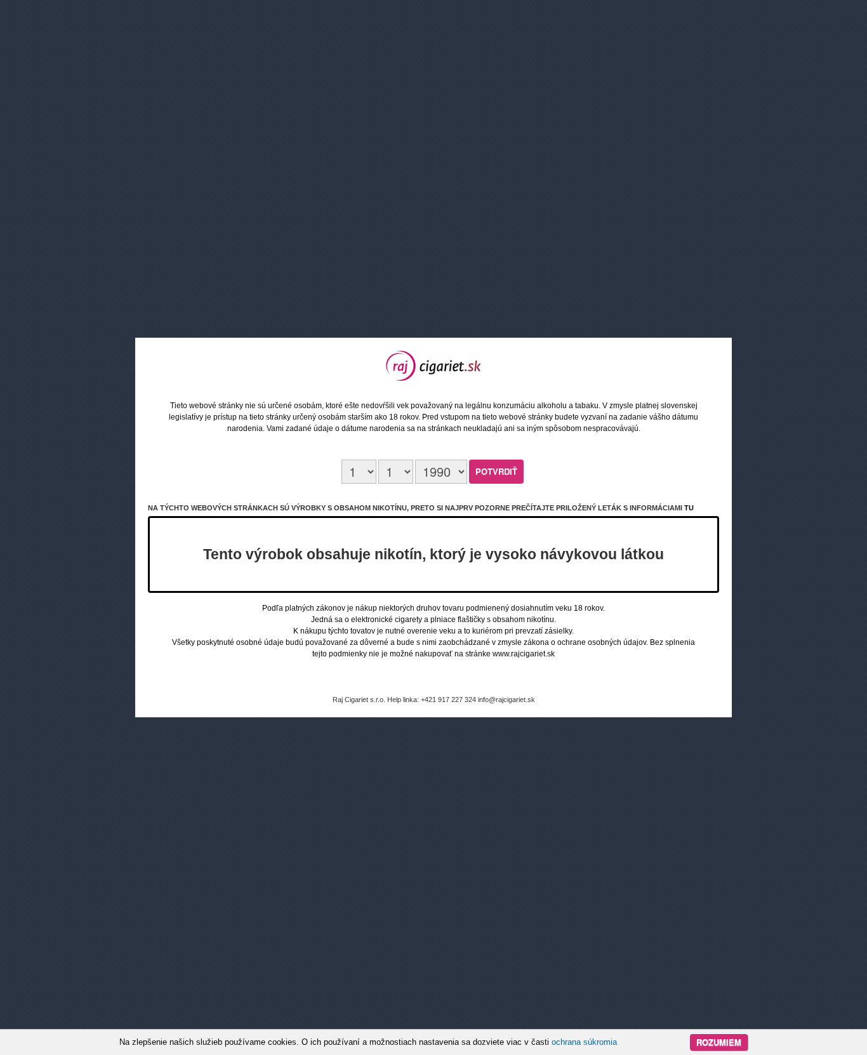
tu (689, 508)
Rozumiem (718, 1042)
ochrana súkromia (584, 1042)
